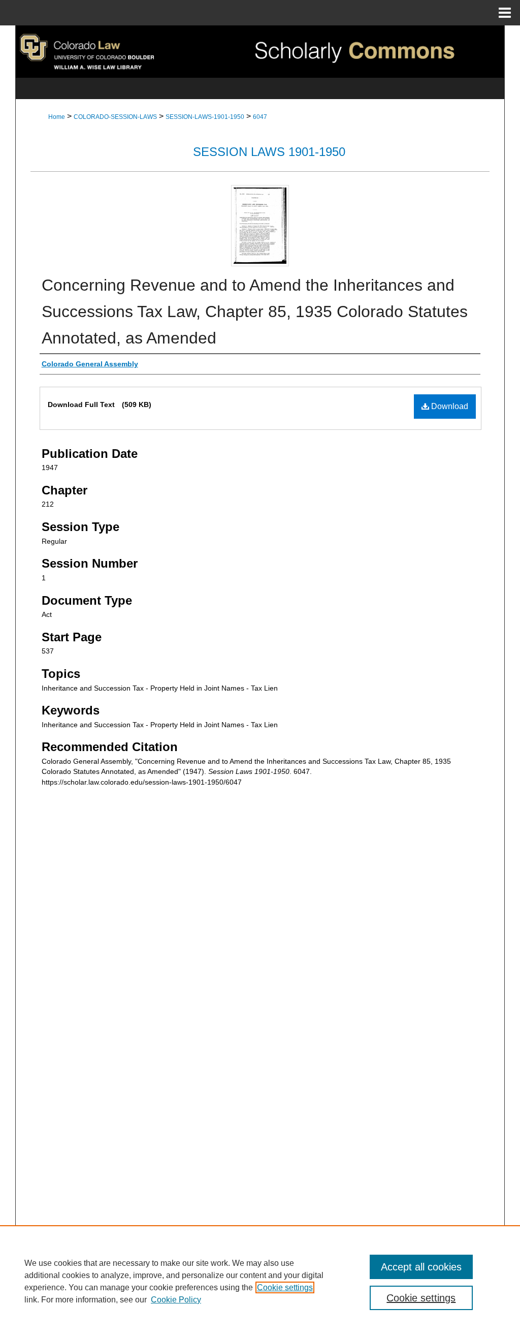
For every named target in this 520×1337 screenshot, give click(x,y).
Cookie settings (285, 1287)
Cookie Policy (176, 1299)
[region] (260, 1281)
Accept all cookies (421, 1266)
